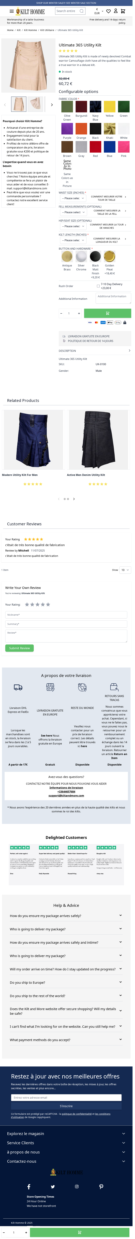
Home (10, 30)
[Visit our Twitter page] (54, 1186)
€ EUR (97, 11)
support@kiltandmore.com (66, 795)
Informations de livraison (66, 787)
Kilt (19, 30)
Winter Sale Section (83, 2)
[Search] (81, 11)
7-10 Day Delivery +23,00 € (111, 286)
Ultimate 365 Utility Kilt (70, 30)
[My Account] (115, 10)
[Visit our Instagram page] (78, 1186)
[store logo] (30, 11)
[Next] (51, 105)
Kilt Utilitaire (47, 30)
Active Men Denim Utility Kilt (86, 475)
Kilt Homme (30, 30)
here (84, 746)
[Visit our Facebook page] (30, 1186)
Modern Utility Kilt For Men (20, 475)
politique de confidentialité (77, 1113)
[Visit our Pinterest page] (102, 1186)
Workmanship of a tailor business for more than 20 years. (25, 21)
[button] (69, 51)
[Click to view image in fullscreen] (28, 65)
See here (46, 735)
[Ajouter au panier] (107, 313)
